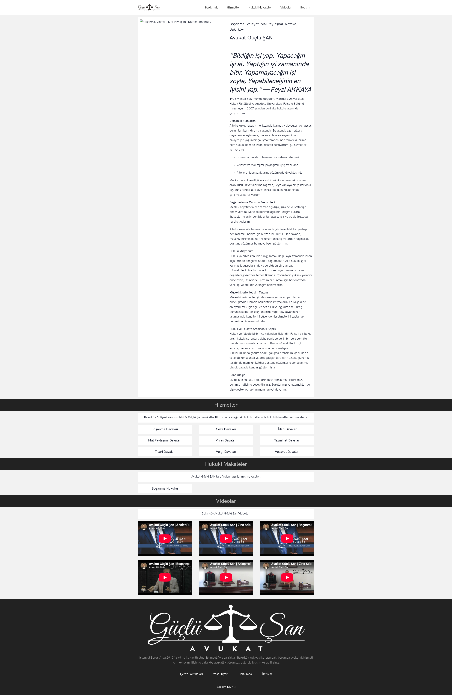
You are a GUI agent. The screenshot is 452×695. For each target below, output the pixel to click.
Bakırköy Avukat (212, 513)
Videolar (286, 7)
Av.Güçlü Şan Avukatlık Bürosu (204, 417)
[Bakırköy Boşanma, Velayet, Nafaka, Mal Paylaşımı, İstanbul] (149, 7)
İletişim (305, 7)
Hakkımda (211, 7)
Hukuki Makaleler (260, 7)
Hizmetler (233, 7)
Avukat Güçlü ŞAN (203, 476)
